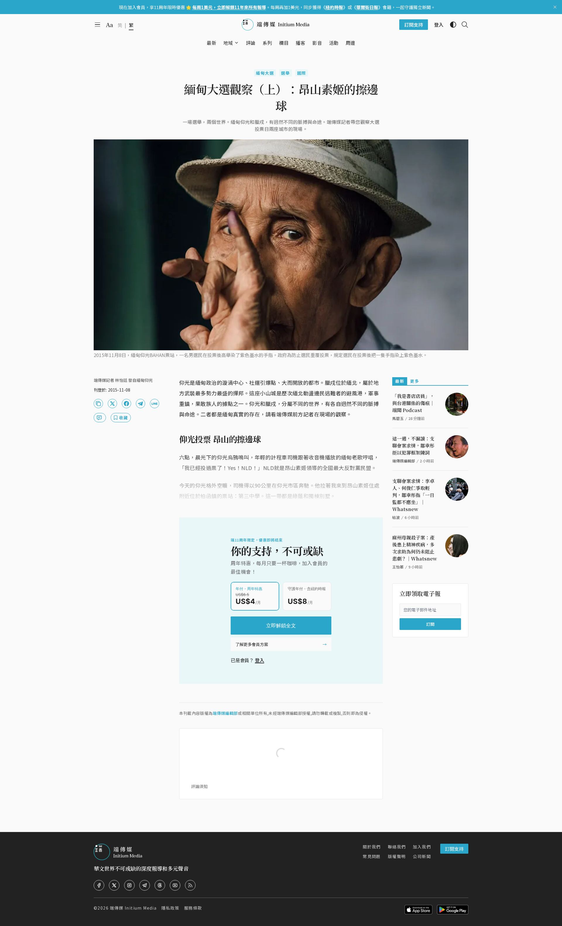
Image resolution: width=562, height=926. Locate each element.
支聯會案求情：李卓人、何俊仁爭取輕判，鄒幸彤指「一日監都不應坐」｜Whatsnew (413, 495)
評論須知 (199, 786)
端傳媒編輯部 (225, 713)
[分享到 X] (112, 403)
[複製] (98, 403)
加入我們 (422, 847)
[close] (555, 7)
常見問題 (372, 856)
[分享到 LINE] (154, 403)
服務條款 (193, 908)
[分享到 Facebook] (126, 403)
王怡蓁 (398, 567)
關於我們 (372, 847)
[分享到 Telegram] (140, 403)
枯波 (396, 517)
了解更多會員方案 (251, 644)
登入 (259, 660)
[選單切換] (236, 42)
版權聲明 (397, 856)
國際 (301, 73)
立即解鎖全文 (281, 625)
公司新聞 (422, 856)
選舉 (285, 73)
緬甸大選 (265, 73)
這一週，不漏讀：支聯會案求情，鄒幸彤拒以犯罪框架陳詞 (413, 445)
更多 (414, 381)
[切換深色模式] (451, 24)
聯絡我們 (397, 847)
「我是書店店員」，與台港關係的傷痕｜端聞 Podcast (413, 403)
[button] (228, 42)
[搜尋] (462, 24)
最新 (399, 381)
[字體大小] (109, 24)
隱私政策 (170, 908)
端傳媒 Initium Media (133, 908)
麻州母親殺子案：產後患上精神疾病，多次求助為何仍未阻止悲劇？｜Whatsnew (414, 548)
